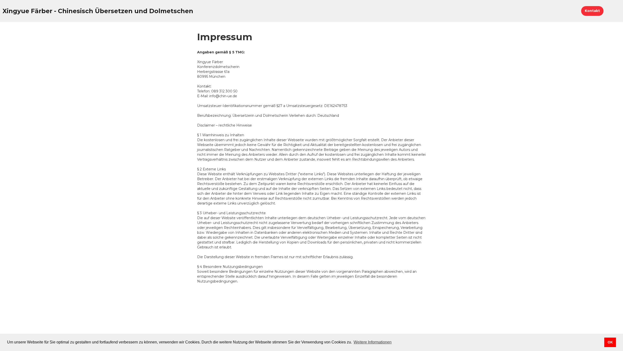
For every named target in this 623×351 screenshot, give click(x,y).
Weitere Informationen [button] (373, 342)
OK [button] (610, 342)
